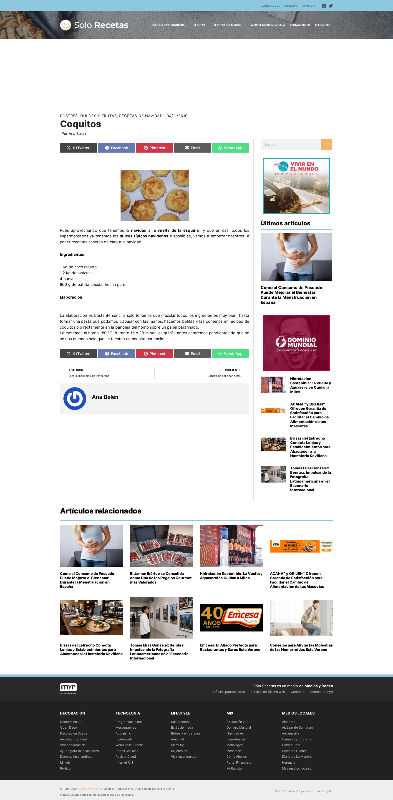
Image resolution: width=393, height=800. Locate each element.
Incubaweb (124, 739)
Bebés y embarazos (186, 733)
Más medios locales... (298, 768)
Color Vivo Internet (90, 788)
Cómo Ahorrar (237, 756)
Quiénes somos (270, 5)
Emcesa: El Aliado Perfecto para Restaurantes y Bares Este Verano (230, 647)
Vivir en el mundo (183, 756)
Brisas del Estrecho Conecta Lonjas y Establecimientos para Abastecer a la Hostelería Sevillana (310, 447)
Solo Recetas (180, 722)
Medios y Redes (319, 686)
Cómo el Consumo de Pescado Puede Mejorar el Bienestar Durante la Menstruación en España (291, 295)
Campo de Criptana (296, 739)
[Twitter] (331, 6)
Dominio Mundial (239, 727)
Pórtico (65, 768)
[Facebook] (324, 6)
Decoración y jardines (76, 756)
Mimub (65, 762)
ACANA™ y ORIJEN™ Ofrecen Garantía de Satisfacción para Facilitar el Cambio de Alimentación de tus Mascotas (309, 415)
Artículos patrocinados (228, 692)
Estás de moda (182, 727)
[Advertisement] (196, 73)
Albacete (288, 722)
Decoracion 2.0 (71, 722)
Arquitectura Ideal (73, 739)
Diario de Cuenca (294, 751)
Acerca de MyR (321, 692)
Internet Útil (124, 762)
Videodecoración (72, 745)
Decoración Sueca (73, 733)
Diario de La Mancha (297, 756)
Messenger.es (126, 727)
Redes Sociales (127, 751)
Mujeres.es (179, 751)
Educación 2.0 (237, 722)
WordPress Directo (129, 745)
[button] (187, 25)
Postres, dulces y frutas (88, 115)
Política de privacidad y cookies (293, 791)
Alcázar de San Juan (297, 727)
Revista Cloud (126, 756)
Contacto (308, 5)
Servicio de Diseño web (267, 692)
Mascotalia (234, 751)
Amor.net (177, 739)
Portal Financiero (239, 762)
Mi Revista (234, 768)
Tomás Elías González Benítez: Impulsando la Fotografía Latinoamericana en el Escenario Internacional (310, 479)
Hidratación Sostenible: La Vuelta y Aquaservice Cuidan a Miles (310, 385)
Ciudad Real (291, 745)
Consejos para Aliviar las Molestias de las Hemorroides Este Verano (301, 647)
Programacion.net (129, 722)
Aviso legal (324, 791)
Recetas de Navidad (141, 115)
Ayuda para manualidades (79, 751)
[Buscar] (326, 144)
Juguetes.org (236, 739)
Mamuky (177, 745)
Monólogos (235, 745)
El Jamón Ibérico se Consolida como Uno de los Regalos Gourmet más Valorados (160, 577)
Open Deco (68, 727)
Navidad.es (235, 733)
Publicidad (291, 5)
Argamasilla (290, 733)
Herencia (288, 762)
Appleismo (123, 733)
